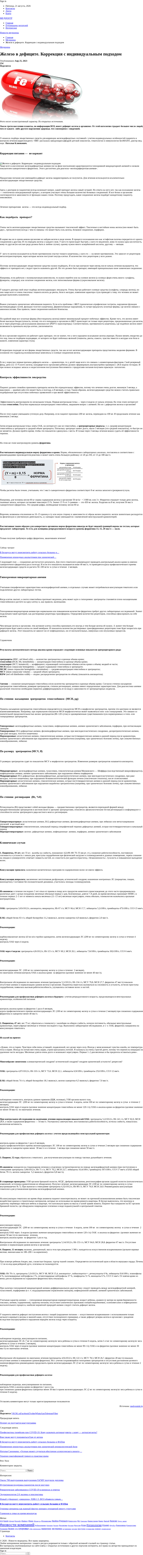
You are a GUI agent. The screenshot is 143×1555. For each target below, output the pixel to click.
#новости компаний (17, 1524)
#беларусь (37, 1521)
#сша (83, 1525)
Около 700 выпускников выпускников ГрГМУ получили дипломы (32, 1480)
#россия (77, 1525)
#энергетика (131, 1525)
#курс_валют (122, 1521)
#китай (106, 1521)
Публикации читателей (17, 25)
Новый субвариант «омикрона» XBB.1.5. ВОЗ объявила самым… (31, 1499)
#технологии (94, 1525)
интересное (37, 1529)
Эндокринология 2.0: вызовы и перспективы (21, 1494)
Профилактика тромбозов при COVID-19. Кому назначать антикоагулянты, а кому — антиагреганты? (48, 1432)
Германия (4, 1529)
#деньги (63, 1520)
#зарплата (84, 1521)
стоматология (106, 1529)
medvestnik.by (136, 1406)
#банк (30, 1521)
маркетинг (46, 1528)
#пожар (56, 1525)
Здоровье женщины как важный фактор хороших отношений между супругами (38, 1508)
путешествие (90, 1529)
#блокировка (46, 1521)
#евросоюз (72, 1521)
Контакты (10, 8)
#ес (78, 1521)
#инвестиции (93, 1521)
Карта (8, 13)
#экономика (121, 1525)
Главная (9, 23)
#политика (63, 1525)
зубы (31, 1529)
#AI (1, 1521)
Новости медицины (9, 33)
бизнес (11, 1528)
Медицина (5, 47)
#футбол (112, 1525)
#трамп (105, 1525)
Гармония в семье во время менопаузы (18, 1513)
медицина (57, 1528)
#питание (50, 1525)
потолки (74, 1529)
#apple (6, 1521)
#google (18, 1521)
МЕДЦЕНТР (6, 18)
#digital (11, 1521)
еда (16, 1529)
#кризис (113, 1521)
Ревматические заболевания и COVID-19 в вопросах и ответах (30, 1490)
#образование (40, 1525)
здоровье (23, 1528)
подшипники (67, 1529)
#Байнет (24, 1521)
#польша (71, 1525)
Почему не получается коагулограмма (18, 1423)
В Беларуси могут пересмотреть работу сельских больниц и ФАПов (34, 1504)
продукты (81, 1529)
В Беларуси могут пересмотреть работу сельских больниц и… (29, 552)
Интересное (11, 28)
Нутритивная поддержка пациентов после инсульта (24, 1485)
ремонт (98, 1529)
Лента (8, 11)
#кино (100, 1521)
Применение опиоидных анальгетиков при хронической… (28, 557)
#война (55, 1521)
